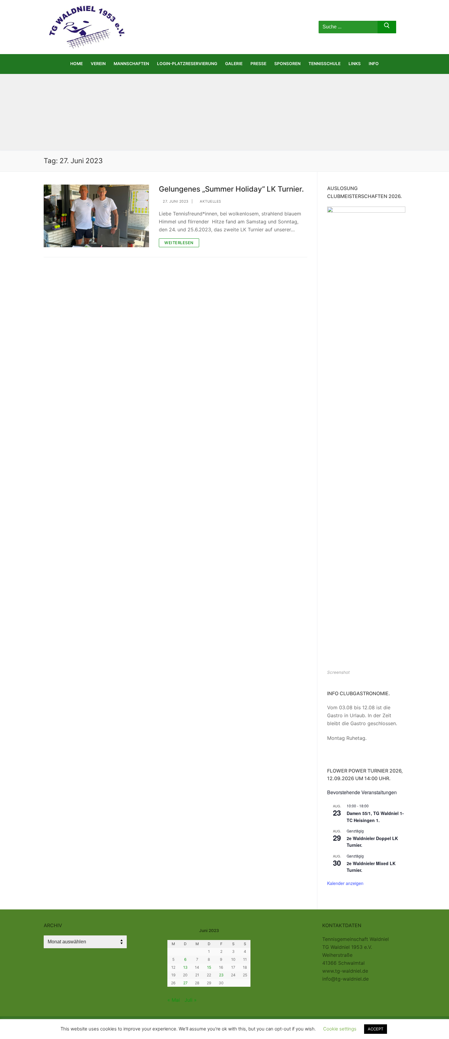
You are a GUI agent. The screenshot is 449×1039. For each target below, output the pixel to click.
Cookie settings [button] (339, 1029)
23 (221, 975)
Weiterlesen (179, 242)
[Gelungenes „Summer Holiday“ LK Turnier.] (96, 216)
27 (185, 983)
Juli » (190, 1000)
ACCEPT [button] (375, 1028)
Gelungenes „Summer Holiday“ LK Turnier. (231, 189)
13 (185, 967)
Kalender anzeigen (345, 883)
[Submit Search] (387, 27)
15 (209, 967)
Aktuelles (210, 201)
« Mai (173, 1000)
